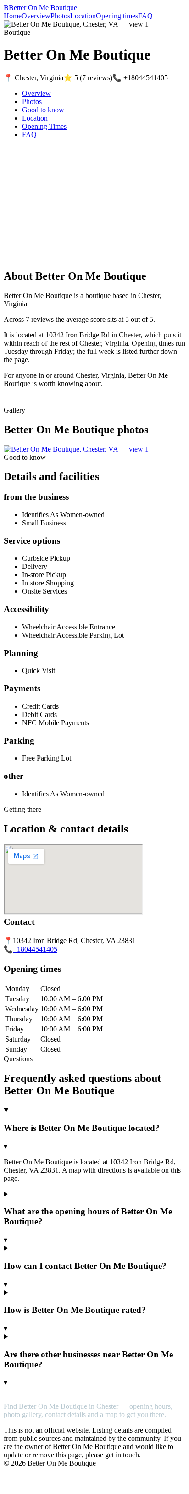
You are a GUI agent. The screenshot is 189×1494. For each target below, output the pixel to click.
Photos (60, 16)
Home (13, 16)
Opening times (117, 16)
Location (83, 16)
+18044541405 (35, 949)
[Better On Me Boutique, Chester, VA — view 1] (76, 449)
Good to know (43, 110)
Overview (36, 16)
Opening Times (44, 126)
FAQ (145, 16)
